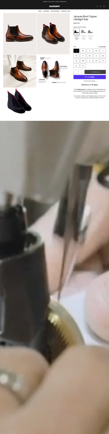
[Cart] (104, 6)
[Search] (97, 6)
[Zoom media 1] (19, 33)
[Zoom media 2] (53, 33)
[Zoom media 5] (19, 104)
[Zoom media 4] (53, 71)
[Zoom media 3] (19, 71)
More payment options (89, 80)
